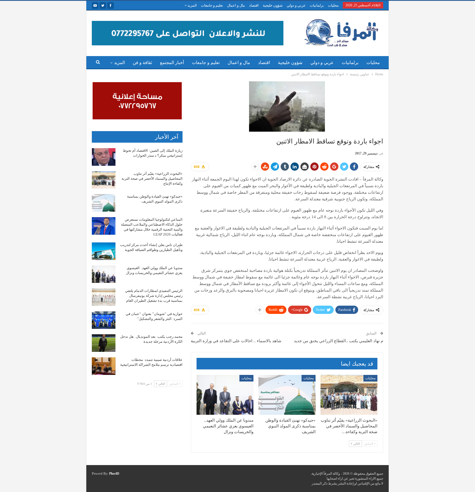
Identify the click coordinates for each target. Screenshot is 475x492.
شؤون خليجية (273, 5)
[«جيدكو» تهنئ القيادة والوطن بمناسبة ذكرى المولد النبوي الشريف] (286, 395)
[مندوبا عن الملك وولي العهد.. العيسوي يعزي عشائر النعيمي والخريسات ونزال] (225, 395)
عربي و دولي (296, 5)
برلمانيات (317, 5)
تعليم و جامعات (212, 5)
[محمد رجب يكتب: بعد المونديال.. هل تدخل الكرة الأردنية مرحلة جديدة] (103, 343)
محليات (333, 5)
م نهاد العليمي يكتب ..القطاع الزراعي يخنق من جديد (338, 341)
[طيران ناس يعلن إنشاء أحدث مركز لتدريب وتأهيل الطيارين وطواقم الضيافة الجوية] (103, 251)
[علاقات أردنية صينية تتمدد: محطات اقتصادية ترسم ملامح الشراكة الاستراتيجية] (103, 366)
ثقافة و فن (142, 62)
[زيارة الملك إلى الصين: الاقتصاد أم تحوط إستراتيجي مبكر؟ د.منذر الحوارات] (103, 157)
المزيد (192, 5)
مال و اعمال (236, 5)
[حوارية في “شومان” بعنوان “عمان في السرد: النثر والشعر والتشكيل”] (103, 320)
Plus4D (114, 474)
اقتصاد (254, 5)
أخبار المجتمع (172, 62)
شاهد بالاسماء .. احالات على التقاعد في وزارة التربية (236, 341)
